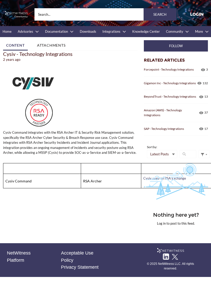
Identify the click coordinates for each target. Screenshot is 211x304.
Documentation (56, 31)
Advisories (25, 31)
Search (159, 14)
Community (174, 31)
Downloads (88, 31)
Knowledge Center (146, 31)
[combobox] (105, 14)
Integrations (111, 31)
